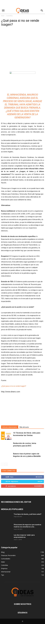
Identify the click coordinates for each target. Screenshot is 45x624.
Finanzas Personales (8, 555)
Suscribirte (38, 486)
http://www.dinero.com (10, 392)
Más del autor (24, 427)
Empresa (4, 568)
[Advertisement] (22, 4)
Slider (3, 562)
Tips (2, 575)
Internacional (5, 572)
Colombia (9, 16)
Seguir (40, 481)
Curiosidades (5, 559)
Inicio (2, 16)
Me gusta (39, 477)
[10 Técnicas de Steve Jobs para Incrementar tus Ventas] (6, 436)
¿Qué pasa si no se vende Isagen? (13, 386)
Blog (2, 552)
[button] (42, 10)
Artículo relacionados (9, 427)
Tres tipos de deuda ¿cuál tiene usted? (27, 514)
